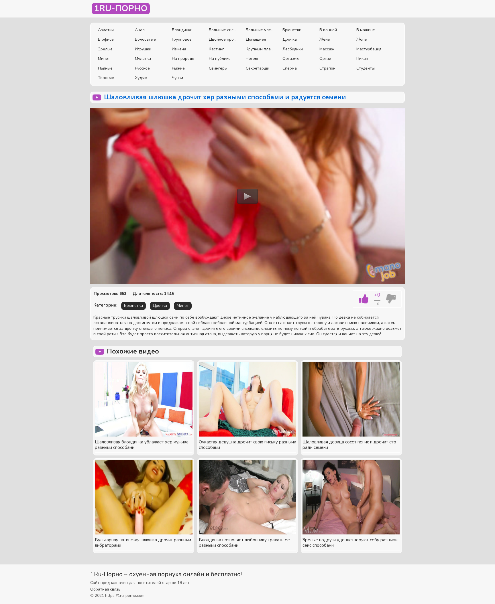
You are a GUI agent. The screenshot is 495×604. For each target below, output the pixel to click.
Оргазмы (290, 58)
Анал (140, 30)
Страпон (327, 68)
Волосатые (145, 39)
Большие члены (260, 30)
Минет (104, 58)
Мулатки (143, 58)
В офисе (106, 39)
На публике (220, 58)
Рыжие (178, 68)
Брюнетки (291, 30)
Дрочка (289, 39)
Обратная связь (105, 589)
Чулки (177, 77)
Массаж (326, 49)
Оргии (325, 58)
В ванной (328, 30)
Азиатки (106, 30)
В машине (365, 30)
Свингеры (218, 68)
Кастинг (216, 49)
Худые (141, 77)
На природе (183, 58)
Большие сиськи (223, 30)
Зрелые (105, 49)
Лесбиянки (292, 49)
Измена (179, 49)
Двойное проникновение (223, 39)
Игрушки (143, 49)
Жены (325, 39)
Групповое (182, 39)
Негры (252, 58)
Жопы (362, 39)
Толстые (106, 77)
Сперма (289, 68)
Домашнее (256, 39)
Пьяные (105, 68)
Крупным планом (260, 49)
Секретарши (257, 68)
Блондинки (182, 30)
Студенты (365, 68)
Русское (142, 68)
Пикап (362, 58)
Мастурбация (368, 49)
